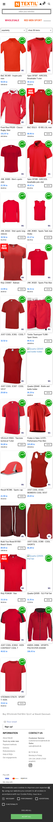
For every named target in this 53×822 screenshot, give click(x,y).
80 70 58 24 (33, 752)
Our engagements (10, 758)
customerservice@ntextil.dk (39, 741)
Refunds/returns (9, 751)
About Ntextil (8, 738)
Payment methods (10, 745)
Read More (37, 794)
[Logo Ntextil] (26, 4)
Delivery (6, 748)
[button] (40, 4)
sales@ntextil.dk (35, 746)
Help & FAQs (8, 754)
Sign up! (9, 727)
